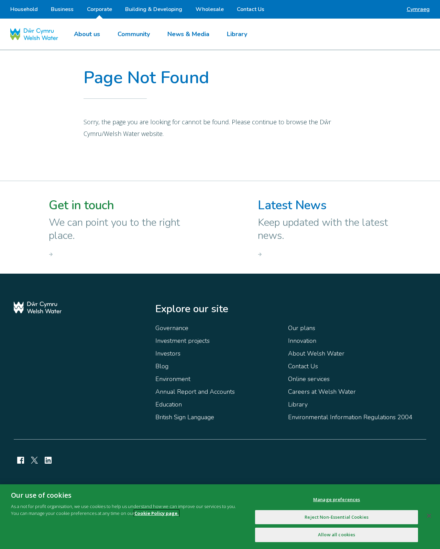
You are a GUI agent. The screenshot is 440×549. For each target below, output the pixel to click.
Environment (172, 379)
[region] (220, 516)
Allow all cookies (336, 534)
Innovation (302, 341)
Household (24, 9)
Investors (167, 353)
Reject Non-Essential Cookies (336, 517)
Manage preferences (336, 499)
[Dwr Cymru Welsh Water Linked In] (48, 460)
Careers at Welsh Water (322, 392)
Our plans (301, 328)
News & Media (188, 34)
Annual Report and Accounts (195, 392)
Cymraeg (418, 9)
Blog (161, 366)
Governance (171, 328)
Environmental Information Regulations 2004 (350, 417)
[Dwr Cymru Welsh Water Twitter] (34, 460)
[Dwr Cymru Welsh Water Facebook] (20, 460)
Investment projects (182, 341)
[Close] (429, 516)
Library (237, 34)
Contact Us (250, 9)
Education (168, 404)
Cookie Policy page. (156, 513)
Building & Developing (153, 9)
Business (62, 9)
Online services (309, 379)
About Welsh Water (316, 353)
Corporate (99, 9)
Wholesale (210, 9)
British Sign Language (184, 417)
